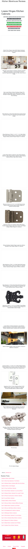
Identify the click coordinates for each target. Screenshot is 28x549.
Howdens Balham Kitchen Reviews (9, 500)
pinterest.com (8, 472)
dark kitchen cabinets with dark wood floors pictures (14, 16)
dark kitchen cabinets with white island (14, 20)
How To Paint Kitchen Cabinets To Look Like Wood (12, 490)
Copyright (23, 546)
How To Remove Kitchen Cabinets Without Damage (12, 503)
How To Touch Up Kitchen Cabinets (9, 488)
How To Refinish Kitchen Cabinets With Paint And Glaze (13, 483)
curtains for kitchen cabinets (14, 28)
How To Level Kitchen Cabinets (8, 498)
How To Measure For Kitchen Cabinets (10, 520)
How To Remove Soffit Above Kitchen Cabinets (11, 508)
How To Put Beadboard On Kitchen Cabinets (11, 510)
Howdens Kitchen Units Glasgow (8, 485)
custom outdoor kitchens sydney (14, 18)
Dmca (4, 546)
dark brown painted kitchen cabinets (14, 24)
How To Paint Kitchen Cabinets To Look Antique (11, 515)
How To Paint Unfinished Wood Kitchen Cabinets (12, 517)
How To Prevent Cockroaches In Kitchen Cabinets (12, 495)
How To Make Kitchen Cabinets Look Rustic (11, 505)
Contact (9, 546)
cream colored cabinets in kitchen (14, 22)
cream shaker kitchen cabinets (14, 30)
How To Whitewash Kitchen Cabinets (9, 513)
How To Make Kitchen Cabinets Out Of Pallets (11, 522)
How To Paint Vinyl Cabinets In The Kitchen (10, 480)
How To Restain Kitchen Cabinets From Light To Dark (13, 493)
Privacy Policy (16, 546)
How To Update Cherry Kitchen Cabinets (10, 525)
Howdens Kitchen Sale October (8, 478)
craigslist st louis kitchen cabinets (14, 26)
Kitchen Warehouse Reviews (13, 1)
